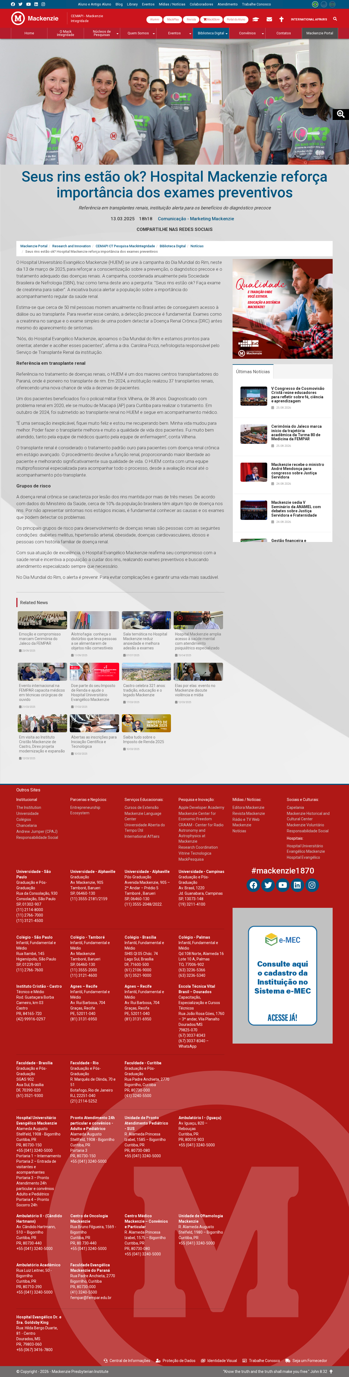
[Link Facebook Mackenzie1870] (13, 4)
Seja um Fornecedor (310, 1360)
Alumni (154, 19)
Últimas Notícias (253, 371)
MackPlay (173, 19)
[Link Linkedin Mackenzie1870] (36, 4)
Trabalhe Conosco (264, 1360)
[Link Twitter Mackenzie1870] (20, 4)
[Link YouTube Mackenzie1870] (28, 4)
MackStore (212, 19)
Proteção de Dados (179, 1360)
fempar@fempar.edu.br (91, 1297)
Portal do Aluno (236, 19)
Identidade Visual (222, 1360)
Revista (191, 19)
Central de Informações (130, 1360)
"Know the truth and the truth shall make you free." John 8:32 (276, 1371)
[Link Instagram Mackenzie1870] (43, 4)
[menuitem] (94, 4)
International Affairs (309, 19)
